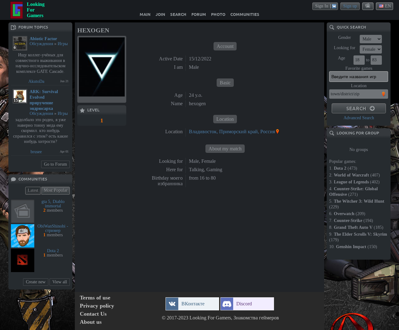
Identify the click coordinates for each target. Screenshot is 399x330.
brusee (36, 151)
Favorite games (358, 68)
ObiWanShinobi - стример (52, 228)
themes (368, 6)
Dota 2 (53, 250)
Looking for (344, 47)
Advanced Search (359, 118)
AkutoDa (36, 81)
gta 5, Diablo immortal (53, 203)
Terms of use (95, 298)
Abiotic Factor (43, 38)
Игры (63, 43)
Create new (36, 282)
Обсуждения (41, 43)
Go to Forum (55, 164)
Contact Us (93, 314)
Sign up (350, 6)
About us (91, 322)
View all (59, 282)
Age (341, 58)
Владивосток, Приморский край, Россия (232, 131)
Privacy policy (97, 306)
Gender (344, 37)
